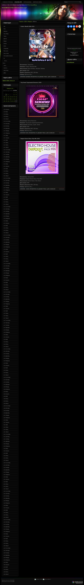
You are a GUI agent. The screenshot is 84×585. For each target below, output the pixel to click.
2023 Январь (6, 472)
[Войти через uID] (68, 26)
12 (8, 97)
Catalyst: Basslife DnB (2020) (27, 26)
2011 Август (6, 147)
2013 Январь (6, 187)
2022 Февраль (7, 446)
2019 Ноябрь (6, 382)
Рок (4, 26)
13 (10, 97)
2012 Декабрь (7, 185)
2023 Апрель (6, 479)
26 (8, 101)
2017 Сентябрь (7, 320)
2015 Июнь (6, 256)
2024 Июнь (6, 512)
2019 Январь (6, 358)
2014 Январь (6, 216)
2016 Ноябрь (6, 296)
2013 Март (6, 192)
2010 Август (6, 118)
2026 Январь (6, 557)
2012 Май (6, 168)
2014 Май (6, 225)
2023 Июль (6, 486)
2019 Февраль (7, 360)
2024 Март (6, 505)
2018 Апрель (6, 337)
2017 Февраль (7, 303)
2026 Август (6, 574)
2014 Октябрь (7, 237)
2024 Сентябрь (7, 519)
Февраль (30, 21)
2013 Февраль (7, 190)
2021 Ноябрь (6, 439)
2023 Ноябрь (6, 496)
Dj (4, 58)
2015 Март (6, 249)
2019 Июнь (6, 370)
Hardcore (5, 68)
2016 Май (6, 282)
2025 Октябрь (7, 550)
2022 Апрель (6, 450)
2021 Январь (6, 415)
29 (14, 101)
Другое (5, 38)
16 (16, 97)
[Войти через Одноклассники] (74, 29)
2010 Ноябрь (6, 126)
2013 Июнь (6, 199)
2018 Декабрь (7, 356)
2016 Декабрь (7, 299)
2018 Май (6, 339)
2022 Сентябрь (7, 462)
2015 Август (6, 261)
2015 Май (6, 254)
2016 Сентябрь (7, 292)
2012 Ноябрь (6, 182)
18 (6, 99)
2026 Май (6, 567)
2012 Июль (6, 173)
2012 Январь (6, 159)
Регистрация (31, 5)
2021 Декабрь (7, 441)
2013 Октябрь (7, 209)
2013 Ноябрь (6, 211)
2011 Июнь (6, 142)
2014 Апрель (6, 223)
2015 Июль (6, 258)
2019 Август (6, 375)
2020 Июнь (6, 398)
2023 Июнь (6, 484)
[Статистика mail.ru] (47, 579)
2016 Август (6, 289)
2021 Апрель (6, 422)
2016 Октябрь (7, 294)
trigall (46, 76)
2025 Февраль (7, 531)
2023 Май (6, 481)
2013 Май (6, 197)
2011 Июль (6, 145)
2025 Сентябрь (7, 548)
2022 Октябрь (7, 465)
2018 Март (6, 334)
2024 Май (6, 510)
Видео (5, 41)
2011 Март (6, 135)
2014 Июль (6, 230)
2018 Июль (6, 344)
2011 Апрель (6, 137)
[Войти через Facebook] (74, 26)
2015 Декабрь (7, 270)
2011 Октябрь (7, 152)
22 (14, 99)
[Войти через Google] (79, 26)
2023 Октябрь (7, 493)
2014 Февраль (7, 218)
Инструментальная (8, 55)
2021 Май (6, 424)
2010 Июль (6, 116)
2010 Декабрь (7, 128)
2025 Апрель (6, 536)
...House (5, 60)
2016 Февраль (7, 275)
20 (10, 99)
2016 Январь (6, 273)
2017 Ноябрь (6, 325)
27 (10, 101)
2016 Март (6, 277)
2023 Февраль (7, 474)
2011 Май (6, 140)
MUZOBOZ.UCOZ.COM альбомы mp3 (14, 8)
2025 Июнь (6, 541)
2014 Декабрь (7, 242)
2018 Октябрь (7, 351)
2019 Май (6, 367)
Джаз (5, 72)
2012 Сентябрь (7, 178)
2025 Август (6, 545)
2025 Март (6, 533)
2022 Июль (6, 458)
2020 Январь (6, 386)
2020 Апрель (6, 394)
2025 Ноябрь (6, 552)
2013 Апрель (6, 194)
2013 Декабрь (7, 213)
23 (16, 99)
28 (11, 101)
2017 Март (6, 306)
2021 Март (6, 420)
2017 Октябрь (7, 322)
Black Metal (6, 70)
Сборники (6, 48)
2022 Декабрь (7, 469)
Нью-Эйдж (6, 33)
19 (8, 99)
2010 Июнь (6, 114)
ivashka (74, 50)
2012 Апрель (6, 166)
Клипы (5, 43)
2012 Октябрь (7, 180)
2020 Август (6, 403)
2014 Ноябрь (6, 239)
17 (4, 99)
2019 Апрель (6, 365)
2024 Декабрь (7, 526)
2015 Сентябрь (7, 263)
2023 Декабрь (7, 498)
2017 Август (6, 318)
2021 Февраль (7, 417)
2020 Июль (6, 401)
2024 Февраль (7, 503)
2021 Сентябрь (7, 434)
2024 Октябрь (7, 522)
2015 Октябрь (7, 265)
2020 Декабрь (7, 413)
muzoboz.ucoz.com (77, 582)
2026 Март (6, 562)
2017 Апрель (6, 308)
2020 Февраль (7, 389)
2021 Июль (6, 429)
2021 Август (6, 431)
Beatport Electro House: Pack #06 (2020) (30, 138)
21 (11, 99)
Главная (21, 21)
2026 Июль (6, 571)
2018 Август (6, 346)
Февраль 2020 (10, 88)
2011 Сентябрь (7, 149)
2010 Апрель (6, 109)
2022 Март (6, 448)
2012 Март (6, 164)
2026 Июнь (6, 569)
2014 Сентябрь (7, 235)
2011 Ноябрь (6, 154)
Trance (5, 65)
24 (4, 101)
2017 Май (6, 311)
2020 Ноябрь (6, 410)
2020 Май (6, 396)
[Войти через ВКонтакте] (71, 26)
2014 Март (6, 220)
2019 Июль (6, 372)
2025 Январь (6, 529)
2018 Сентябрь (7, 348)
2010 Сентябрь (7, 121)
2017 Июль (6, 315)
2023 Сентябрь (7, 491)
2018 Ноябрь (6, 353)
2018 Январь (6, 330)
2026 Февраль (7, 560)
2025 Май (6, 538)
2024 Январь (6, 500)
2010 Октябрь (7, 123)
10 (4, 97)
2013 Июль (6, 201)
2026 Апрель (6, 564)
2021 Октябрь (7, 436)
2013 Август (6, 204)
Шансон (5, 31)
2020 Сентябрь (7, 405)
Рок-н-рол (6, 51)
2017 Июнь (6, 313)
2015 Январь (6, 244)
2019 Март (6, 363)
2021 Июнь (6, 427)
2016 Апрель (6, 280)
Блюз (5, 46)
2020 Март (6, 391)
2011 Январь (6, 130)
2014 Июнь (6, 228)
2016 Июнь (6, 284)
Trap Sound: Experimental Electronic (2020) (31, 82)
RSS (26, 5)
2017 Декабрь (7, 327)
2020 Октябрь (7, 408)
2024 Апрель (6, 507)
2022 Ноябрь (6, 467)
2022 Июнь (6, 455)
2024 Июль (6, 514)
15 (14, 97)
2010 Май (6, 111)
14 (11, 97)
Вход (35, 5)
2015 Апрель (6, 251)
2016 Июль (6, 287)
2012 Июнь (6, 171)
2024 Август (6, 517)
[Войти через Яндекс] (77, 26)
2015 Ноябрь (6, 268)
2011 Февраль (7, 133)
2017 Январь (6, 301)
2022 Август (6, 460)
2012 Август (6, 175)
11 (6, 97)
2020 (25, 21)
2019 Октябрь (7, 379)
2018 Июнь (6, 341)
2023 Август (6, 488)
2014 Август (6, 232)
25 (6, 101)
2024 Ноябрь (6, 524)
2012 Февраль (7, 161)
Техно (5, 36)
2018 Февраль (7, 332)
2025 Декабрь (7, 555)
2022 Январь (6, 443)
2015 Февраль (7, 247)
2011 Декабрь (7, 156)
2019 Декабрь (7, 384)
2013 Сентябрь (7, 206)
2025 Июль (6, 543)
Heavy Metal (6, 53)
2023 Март (6, 477)
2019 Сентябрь (7, 377)
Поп (4, 28)
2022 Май (6, 453)
